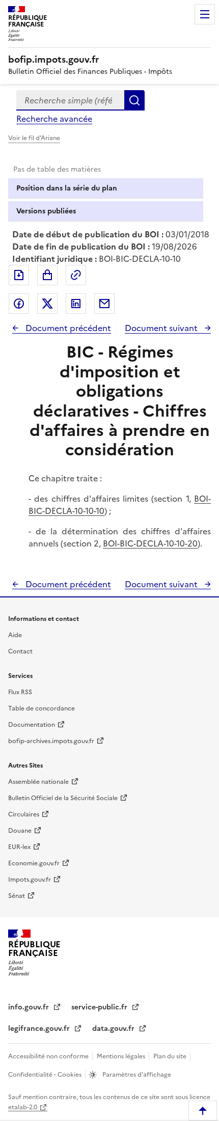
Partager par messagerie (104, 303)
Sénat (16, 895)
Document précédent (67, 328)
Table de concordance (41, 708)
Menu (205, 14)
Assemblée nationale (38, 781)
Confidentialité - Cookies (45, 1074)
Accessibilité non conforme (49, 1056)
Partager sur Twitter (47, 303)
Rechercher (134, 100)
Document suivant (162, 328)
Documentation (31, 724)
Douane (20, 830)
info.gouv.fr (29, 1007)
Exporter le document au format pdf (19, 275)
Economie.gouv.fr (34, 863)
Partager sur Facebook (19, 303)
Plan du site (170, 1056)
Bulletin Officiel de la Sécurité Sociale (63, 798)
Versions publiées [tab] (46, 211)
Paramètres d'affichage (136, 1074)
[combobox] (70, 100)
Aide (15, 635)
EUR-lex (19, 847)
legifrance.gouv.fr (40, 1028)
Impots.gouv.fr (29, 879)
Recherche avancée (54, 119)
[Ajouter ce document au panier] (47, 275)
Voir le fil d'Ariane (34, 138)
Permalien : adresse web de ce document (76, 275)
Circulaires (23, 814)
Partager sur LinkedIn (76, 303)
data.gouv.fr (114, 1028)
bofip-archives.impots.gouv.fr (51, 741)
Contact (20, 651)
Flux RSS (20, 692)
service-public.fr (100, 1007)
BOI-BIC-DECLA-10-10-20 (150, 543)
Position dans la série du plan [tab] (66, 188)
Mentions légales (122, 1056)
